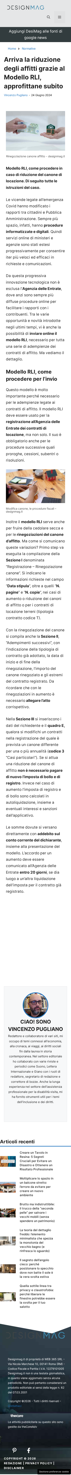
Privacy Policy (38, 1463)
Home (12, 48)
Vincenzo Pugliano (16, 95)
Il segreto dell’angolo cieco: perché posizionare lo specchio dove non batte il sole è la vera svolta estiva (36, 1268)
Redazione (13, 1463)
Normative (29, 48)
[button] (48, 17)
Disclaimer (14, 1468)
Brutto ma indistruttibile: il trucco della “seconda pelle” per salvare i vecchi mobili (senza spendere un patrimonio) (37, 1212)
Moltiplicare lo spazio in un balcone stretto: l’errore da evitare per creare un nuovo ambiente (36, 1187)
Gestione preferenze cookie (54, 1471)
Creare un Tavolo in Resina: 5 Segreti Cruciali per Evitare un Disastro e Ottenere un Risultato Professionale (36, 1161)
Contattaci (14, 1405)
